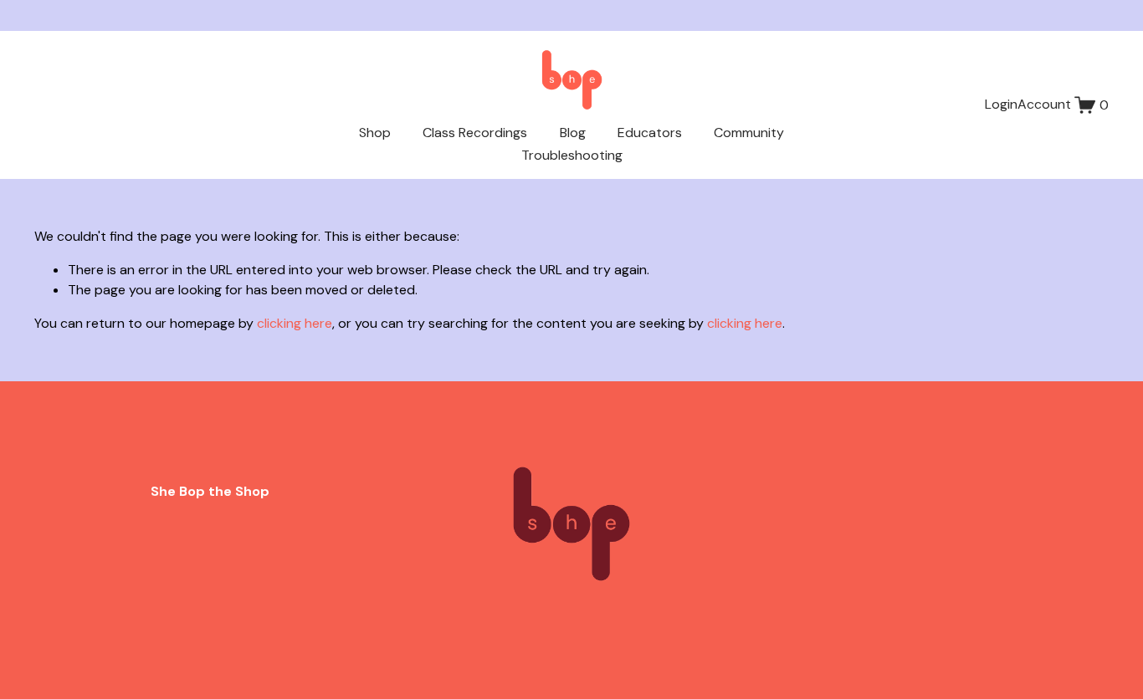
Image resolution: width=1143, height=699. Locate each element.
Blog (573, 132)
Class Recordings (475, 132)
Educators (650, 132)
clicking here (294, 323)
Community (749, 132)
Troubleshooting (572, 155)
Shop (375, 132)
